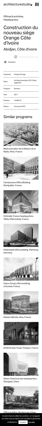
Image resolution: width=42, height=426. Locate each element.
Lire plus (31, 422)
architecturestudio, (18, 4)
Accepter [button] (23, 422)
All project (12, 62)
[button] (36, 4)
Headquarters (11, 19)
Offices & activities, (14, 16)
